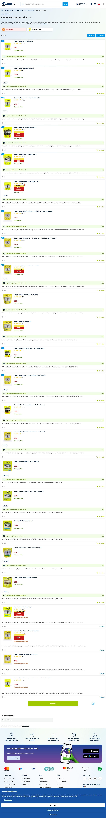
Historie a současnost (45, 787)
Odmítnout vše (53, 814)
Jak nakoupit (25, 784)
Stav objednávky (26, 778)
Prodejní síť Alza (8, 787)
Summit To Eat (9, 10)
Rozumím (53, 805)
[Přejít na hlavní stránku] (8, 4)
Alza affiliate (60, 787)
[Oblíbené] (95, 4)
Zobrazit (102, 626)
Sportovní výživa (29, 10)
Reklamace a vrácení (9, 784)
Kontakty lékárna (43, 781)
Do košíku (101, 63)
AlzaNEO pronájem (62, 781)
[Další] (93, 703)
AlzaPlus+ (59, 784)
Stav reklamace (26, 781)
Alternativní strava (41, 10)
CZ (86, 786)
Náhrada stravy (25, 726)
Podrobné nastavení (53, 810)
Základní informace (44, 784)
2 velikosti (5, 475)
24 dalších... (53, 703)
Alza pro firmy (60, 778)
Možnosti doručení (9, 778)
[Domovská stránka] (2, 10)
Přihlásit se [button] (81, 4)
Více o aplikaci (12, 758)
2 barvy (5, 82)
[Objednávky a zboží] (91, 4)
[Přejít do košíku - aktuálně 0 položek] (103, 4)
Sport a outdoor (19, 10)
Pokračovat (44, 24)
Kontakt (41, 778)
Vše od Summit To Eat (7, 14)
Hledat (65, 4)
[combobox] (42, 4)
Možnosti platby (8, 781)
